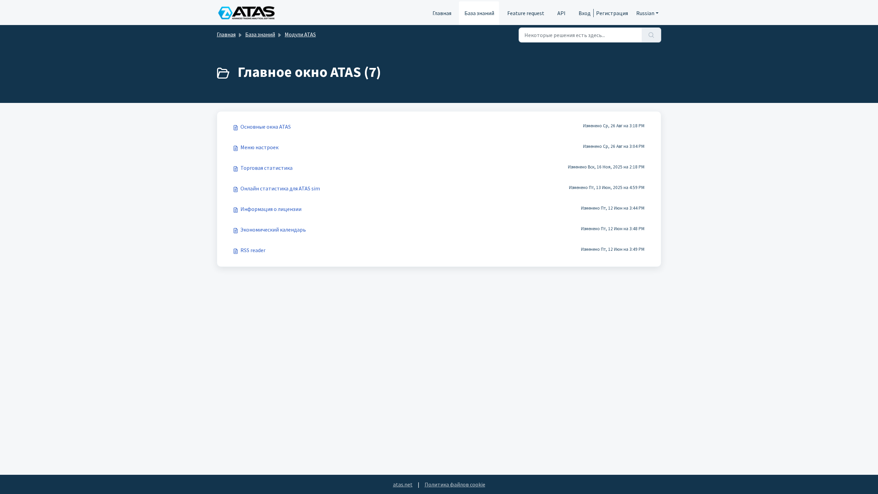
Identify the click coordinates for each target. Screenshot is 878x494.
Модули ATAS (300, 34)
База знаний (479, 13)
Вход (585, 13)
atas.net (403, 484)
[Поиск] (651, 35)
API (561, 13)
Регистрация (612, 13)
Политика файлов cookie (455, 484)
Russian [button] (645, 13)
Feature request (525, 13)
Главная (441, 13)
